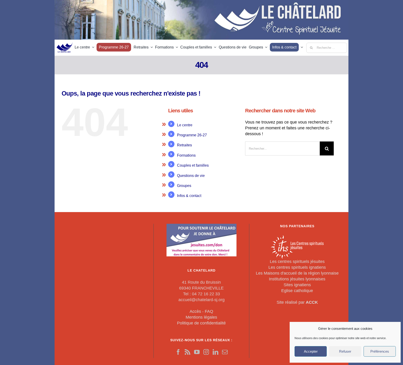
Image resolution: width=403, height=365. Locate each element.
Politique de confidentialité (201, 323)
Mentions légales (201, 317)
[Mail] (225, 352)
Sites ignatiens (297, 284)
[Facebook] (178, 352)
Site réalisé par (297, 302)
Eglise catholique (297, 290)
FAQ (209, 311)
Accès (195, 311)
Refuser (345, 351)
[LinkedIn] (215, 352)
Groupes (184, 186)
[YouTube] (197, 352)
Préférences (379, 351)
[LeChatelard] (64, 41)
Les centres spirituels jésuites (297, 261)
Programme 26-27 (192, 135)
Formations (186, 155)
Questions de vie (191, 176)
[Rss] (187, 352)
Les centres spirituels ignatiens (297, 267)
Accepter (311, 351)
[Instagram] (206, 352)
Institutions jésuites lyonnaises (297, 279)
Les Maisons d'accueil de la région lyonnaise (297, 273)
